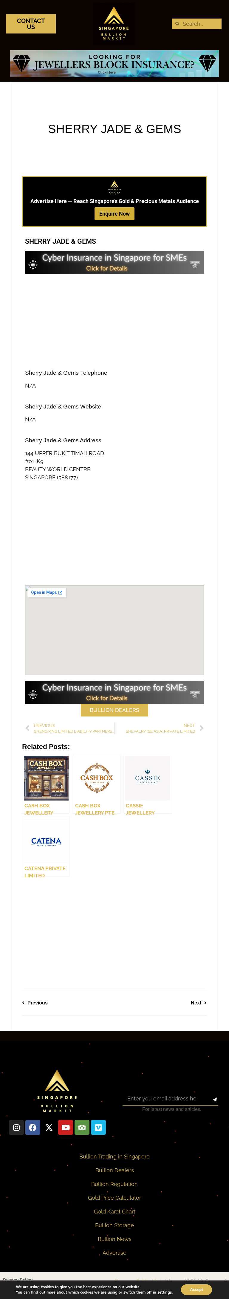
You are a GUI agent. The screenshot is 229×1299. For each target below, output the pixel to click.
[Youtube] (65, 1127)
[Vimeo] (98, 1127)
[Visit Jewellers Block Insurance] (114, 75)
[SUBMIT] (209, 1100)
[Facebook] (32, 1127)
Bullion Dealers (114, 1170)
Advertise (114, 1253)
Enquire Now (114, 214)
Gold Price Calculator (114, 1198)
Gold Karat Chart (114, 1211)
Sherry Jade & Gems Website (63, 406)
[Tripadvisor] (82, 1127)
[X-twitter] (49, 1127)
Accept (196, 1289)
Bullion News (114, 1239)
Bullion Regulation (114, 1184)
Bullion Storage (114, 1225)
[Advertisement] (114, 322)
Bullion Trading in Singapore (114, 1156)
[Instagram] (16, 1127)
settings (164, 1292)
